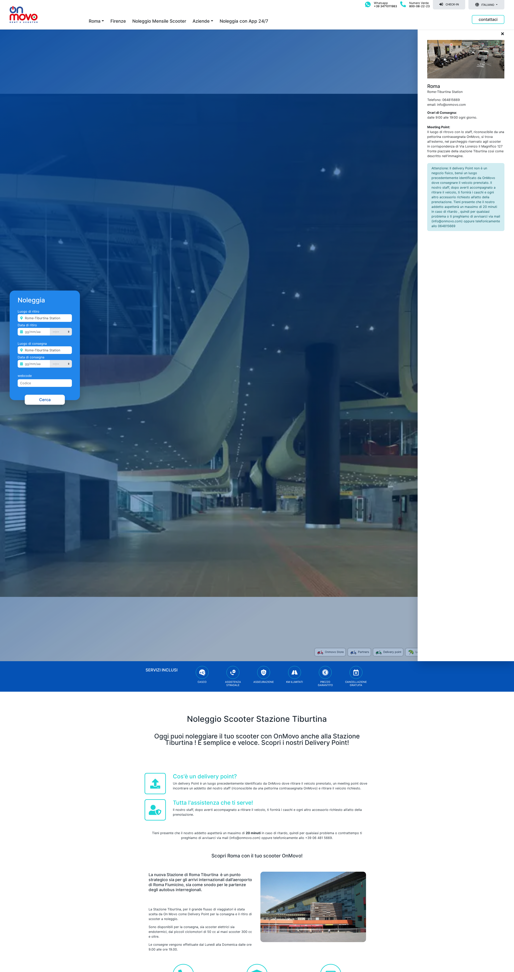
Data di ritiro (27, 325)
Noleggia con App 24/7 (244, 21)
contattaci (488, 19)
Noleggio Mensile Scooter (159, 21)
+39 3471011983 (385, 6)
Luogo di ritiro (28, 311)
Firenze (118, 21)
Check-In (452, 4)
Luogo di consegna (32, 344)
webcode (25, 376)
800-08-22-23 (419, 6)
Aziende (201, 21)
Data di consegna (31, 357)
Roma (95, 21)
